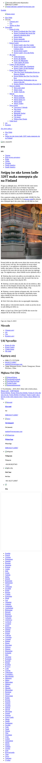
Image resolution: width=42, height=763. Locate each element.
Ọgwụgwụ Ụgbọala (20, 107)
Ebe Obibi (8, 18)
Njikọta (14, 377)
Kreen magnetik (19, 39)
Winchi (11, 94)
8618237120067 (10, 362)
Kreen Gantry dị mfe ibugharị (24, 68)
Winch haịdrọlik (19, 98)
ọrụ (6, 123)
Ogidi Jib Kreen (19, 57)
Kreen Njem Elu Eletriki (19, 393)
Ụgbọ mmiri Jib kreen (21, 62)
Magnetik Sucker (19, 113)
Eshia (7, 159)
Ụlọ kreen (17, 117)
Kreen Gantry (14, 43)
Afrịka (7, 161)
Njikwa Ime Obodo (20, 119)
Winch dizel (18, 101)
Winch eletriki (18, 96)
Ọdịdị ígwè (13, 121)
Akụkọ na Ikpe (14, 25)
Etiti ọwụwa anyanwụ (12, 157)
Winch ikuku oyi (19, 99)
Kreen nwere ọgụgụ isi (21, 41)
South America (10, 167)
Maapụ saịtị (5, 391)
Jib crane (12, 55)
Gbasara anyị (13, 21)
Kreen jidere (18, 37)
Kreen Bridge (5, 393)
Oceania (8, 163)
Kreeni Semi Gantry (20, 51)
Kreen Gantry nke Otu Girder (24, 45)
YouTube (16, 381)
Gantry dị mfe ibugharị (17, 64)
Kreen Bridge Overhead (17, 395)
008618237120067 (11, 415)
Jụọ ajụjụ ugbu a (6, 129)
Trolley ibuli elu (19, 92)
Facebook (17, 379)
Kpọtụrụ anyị (9, 336)
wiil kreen (17, 111)
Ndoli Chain (18, 90)
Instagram (17, 385)
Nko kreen (17, 109)
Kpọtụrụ (8, 125)
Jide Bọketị (17, 115)
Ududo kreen (9, 349)
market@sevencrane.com (13, 364)
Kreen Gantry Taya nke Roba (24, 53)
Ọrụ (10, 23)
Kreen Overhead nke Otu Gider (24, 31)
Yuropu (7, 155)
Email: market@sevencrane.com (23, 6)
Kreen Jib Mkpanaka (21, 60)
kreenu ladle (29, 199)
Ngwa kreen (13, 105)
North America (10, 165)
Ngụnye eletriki (14, 86)
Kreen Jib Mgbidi (20, 59)
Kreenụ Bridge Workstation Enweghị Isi (27, 84)
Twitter (14, 383)
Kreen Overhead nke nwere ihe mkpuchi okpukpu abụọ (24, 34)
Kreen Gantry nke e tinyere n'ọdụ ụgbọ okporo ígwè (20, 396)
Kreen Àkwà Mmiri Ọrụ (17, 70)
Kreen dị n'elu (14, 29)
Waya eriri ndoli (19, 88)
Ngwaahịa (8, 27)
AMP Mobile (14, 391)
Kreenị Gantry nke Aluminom (24, 66)
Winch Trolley (18, 103)
